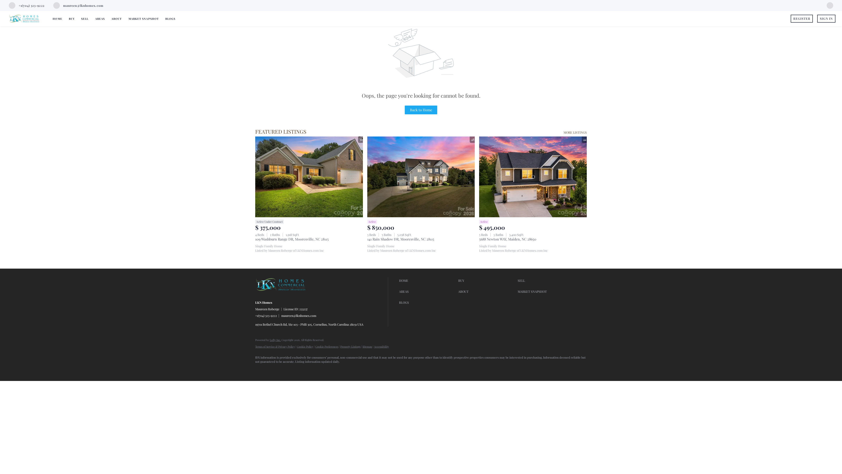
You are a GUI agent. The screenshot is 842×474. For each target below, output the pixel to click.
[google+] (830, 5)
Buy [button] (72, 18)
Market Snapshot (143, 18)
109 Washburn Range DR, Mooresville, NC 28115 (292, 239)
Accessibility (381, 346)
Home (57, 18)
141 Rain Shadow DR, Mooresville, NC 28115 (400, 239)
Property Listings (350, 346)
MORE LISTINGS (575, 132)
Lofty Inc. (275, 340)
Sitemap (367, 346)
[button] (427, 280)
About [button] (116, 18)
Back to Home (421, 110)
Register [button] (801, 18)
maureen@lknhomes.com (298, 316)
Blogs (170, 18)
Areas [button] (100, 18)
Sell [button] (84, 18)
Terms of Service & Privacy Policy (275, 346)
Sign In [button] (826, 18)
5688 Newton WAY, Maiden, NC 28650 (507, 239)
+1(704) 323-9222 (266, 316)
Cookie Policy (305, 346)
